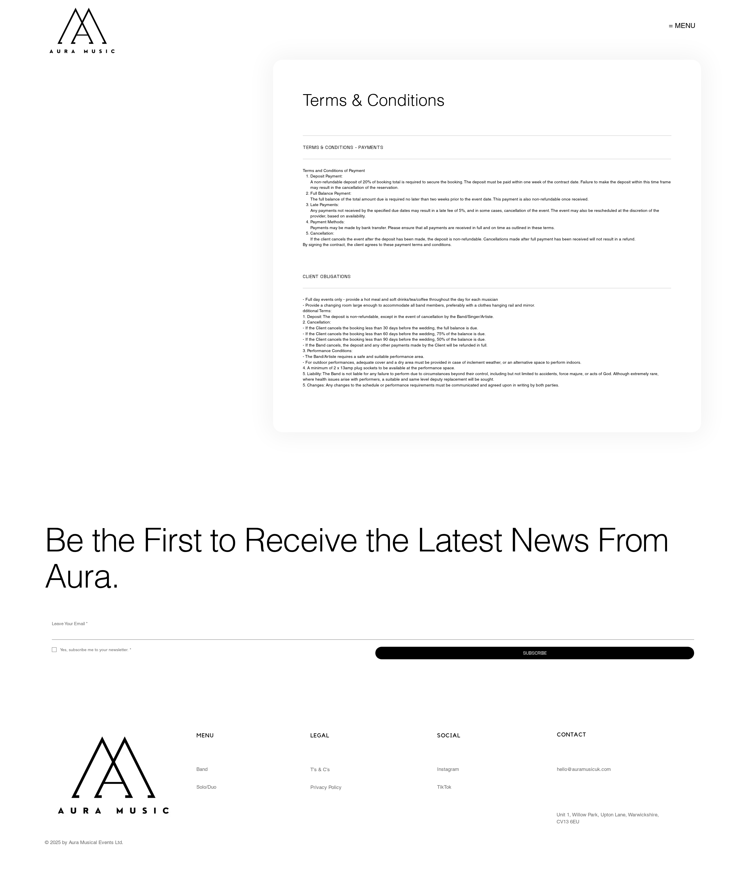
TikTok (444, 787)
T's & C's (320, 769)
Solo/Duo (206, 787)
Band (201, 769)
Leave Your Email (70, 623)
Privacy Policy (326, 787)
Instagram (448, 769)
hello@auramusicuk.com (584, 769)
